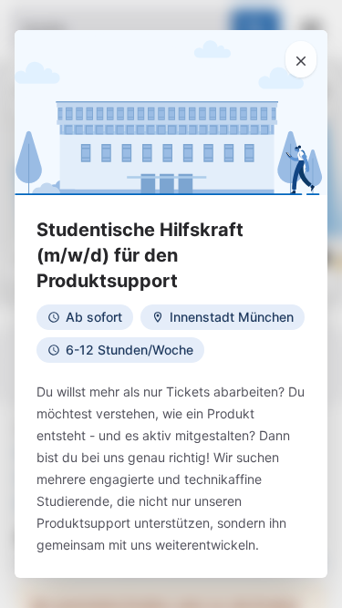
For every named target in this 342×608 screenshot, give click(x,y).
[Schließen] (300, 59)
